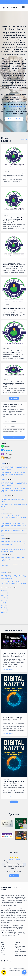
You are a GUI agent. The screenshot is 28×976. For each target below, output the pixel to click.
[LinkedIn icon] (5, 961)
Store (16, 944)
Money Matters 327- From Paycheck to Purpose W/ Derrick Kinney (13, 531)
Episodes (3, 942)
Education (4, 610)
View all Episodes (14, 398)
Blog (2, 952)
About (2, 944)
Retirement (4, 495)
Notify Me (14, 437)
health (3, 538)
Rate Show (17, 942)
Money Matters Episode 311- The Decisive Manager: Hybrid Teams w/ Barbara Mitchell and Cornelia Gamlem (13, 474)
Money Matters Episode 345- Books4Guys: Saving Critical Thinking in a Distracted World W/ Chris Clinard (14, 308)
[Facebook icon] (2, 961)
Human (3, 463)
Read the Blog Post (8, 669)
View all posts (14, 801)
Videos (2, 950)
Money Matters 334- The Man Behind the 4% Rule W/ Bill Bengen (14, 505)
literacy (3, 554)
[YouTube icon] (8, 961)
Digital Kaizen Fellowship (20, 955)
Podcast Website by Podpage (14, 970)
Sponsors (3, 954)
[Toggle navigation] (23, 7)
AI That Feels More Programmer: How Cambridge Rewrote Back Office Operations (13, 719)
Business (4, 612)
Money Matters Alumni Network (20, 947)
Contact (2, 946)
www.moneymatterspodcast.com (15, 106)
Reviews (3, 948)
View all (23, 139)
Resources (4, 479)
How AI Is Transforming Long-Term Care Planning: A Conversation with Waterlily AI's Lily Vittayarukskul (14, 655)
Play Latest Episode (15, 119)
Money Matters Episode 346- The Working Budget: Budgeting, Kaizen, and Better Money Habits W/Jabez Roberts (14, 264)
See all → (3, 509)
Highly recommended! (14, 859)
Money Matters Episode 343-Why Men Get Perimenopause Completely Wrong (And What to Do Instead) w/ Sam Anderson (13, 384)
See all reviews (14, 875)
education (4, 513)
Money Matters (18, 949)
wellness (3, 572)
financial (3, 521)
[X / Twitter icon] (11, 961)
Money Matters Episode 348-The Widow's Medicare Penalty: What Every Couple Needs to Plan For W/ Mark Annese (14, 175)
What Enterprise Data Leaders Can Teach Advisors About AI (13, 782)
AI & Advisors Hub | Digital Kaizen (20, 952)
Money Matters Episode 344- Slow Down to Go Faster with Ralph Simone (13, 351)
